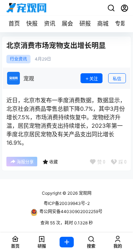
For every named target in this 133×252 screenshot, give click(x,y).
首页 (14, 23)
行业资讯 (18, 59)
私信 (117, 78)
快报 (32, 23)
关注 (93, 78)
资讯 (49, 23)
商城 (103, 23)
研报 (85, 23)
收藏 (53, 162)
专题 (120, 23)
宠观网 (85, 193)
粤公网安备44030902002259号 (70, 211)
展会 (67, 23)
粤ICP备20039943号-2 (67, 203)
